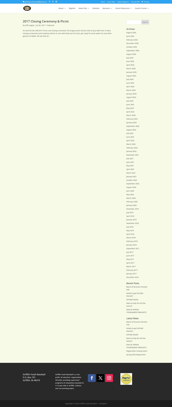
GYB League (29, 25)
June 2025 (130, 61)
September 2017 (132, 248)
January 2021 (131, 176)
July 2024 (129, 79)
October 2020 (131, 180)
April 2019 (130, 216)
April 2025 (130, 65)
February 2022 (132, 148)
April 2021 (130, 169)
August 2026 (131, 32)
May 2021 (130, 166)
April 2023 (130, 112)
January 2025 (131, 72)
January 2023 (131, 122)
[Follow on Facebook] (92, 378)
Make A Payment (123, 2)
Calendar (95, 8)
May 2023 (130, 108)
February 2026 (132, 40)
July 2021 (129, 158)
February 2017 (132, 270)
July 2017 (129, 252)
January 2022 (131, 151)
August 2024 (131, 76)
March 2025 (131, 68)
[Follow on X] (100, 378)
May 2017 (130, 259)
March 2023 (131, 115)
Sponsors (106, 8)
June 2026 (130, 36)
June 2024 (130, 83)
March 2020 (131, 198)
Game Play (83, 8)
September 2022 (132, 126)
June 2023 (130, 104)
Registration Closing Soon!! (136, 351)
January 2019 (131, 220)
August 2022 (131, 130)
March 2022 (131, 144)
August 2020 (131, 187)
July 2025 (129, 58)
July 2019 (129, 212)
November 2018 (132, 223)
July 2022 (129, 133)
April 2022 (130, 140)
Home (103, 2)
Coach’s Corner (141, 8)
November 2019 (132, 209)
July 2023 (129, 101)
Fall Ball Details (132, 299)
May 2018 (130, 230)
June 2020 (130, 191)
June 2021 (130, 162)
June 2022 (130, 137)
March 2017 (131, 266)
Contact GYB (135, 2)
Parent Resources (122, 8)
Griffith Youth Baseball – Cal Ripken (93, 403)
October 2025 (131, 47)
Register (72, 8)
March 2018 (131, 238)
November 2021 (132, 155)
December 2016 (132, 277)
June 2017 (130, 256)
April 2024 (130, 86)
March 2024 (131, 90)
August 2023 (131, 97)
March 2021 (131, 173)
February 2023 (132, 119)
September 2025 (132, 50)
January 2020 (131, 205)
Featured (50, 25)
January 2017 (131, 274)
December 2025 (132, 43)
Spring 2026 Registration (136, 354)
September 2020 (132, 184)
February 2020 (132, 202)
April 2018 (130, 234)
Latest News (111, 2)
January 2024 (131, 94)
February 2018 (132, 241)
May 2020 (130, 194)
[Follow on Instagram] (109, 378)
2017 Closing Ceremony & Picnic (46, 21)
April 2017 (130, 263)
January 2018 (131, 245)
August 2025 (131, 54)
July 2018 (129, 227)
